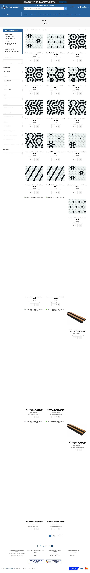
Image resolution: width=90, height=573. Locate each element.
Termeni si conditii (73, 550)
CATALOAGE (69, 14)
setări (55, 2)
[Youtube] (52, 546)
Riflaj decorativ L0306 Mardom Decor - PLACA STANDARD (77, 330)
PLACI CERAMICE (9, 34)
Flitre (27, 29)
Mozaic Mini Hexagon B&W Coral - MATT (34, 119)
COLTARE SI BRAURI (10, 39)
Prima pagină (44, 20)
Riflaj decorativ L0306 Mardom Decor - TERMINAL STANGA (34, 410)
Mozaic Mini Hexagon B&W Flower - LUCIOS (34, 53)
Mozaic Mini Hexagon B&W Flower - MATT (77, 185)
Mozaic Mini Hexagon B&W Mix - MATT (34, 297)
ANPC (35, 555)
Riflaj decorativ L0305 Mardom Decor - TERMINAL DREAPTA (55, 522)
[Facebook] (38, 546)
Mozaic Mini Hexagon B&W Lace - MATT (77, 119)
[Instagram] (43, 546)
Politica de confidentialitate (54, 554)
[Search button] (65, 8)
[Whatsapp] (49, 546)
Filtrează (20, 63)
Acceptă (63, 2)
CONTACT (77, 14)
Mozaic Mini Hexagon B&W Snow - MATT (55, 152)
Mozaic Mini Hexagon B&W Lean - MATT (55, 185)
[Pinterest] (46, 546)
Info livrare (73, 553)
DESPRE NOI (33, 14)
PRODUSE (48, 14)
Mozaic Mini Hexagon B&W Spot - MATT (77, 218)
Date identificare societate (35, 550)
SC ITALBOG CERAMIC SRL (9, 568)
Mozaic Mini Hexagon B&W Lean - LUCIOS (34, 185)
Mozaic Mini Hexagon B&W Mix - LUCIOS (56, 297)
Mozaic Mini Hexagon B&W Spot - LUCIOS (55, 53)
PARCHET (7, 47)
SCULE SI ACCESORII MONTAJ (12, 51)
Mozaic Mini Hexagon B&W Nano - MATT (77, 53)
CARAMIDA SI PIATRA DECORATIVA (10, 43)
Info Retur (73, 555)
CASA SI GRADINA (9, 36)
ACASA (26, 14)
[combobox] (13, 72)
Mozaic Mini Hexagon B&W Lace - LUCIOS (34, 152)
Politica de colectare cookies (54, 550)
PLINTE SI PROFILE (9, 49)
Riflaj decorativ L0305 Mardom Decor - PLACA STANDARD (77, 443)
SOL (35, 553)
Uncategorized (8, 41)
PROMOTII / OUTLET (59, 14)
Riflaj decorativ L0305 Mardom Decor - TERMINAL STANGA (34, 522)
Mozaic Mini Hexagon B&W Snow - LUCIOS (77, 152)
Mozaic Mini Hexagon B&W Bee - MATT (56, 86)
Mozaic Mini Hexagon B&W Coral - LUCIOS (55, 119)
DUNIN (34, 56)
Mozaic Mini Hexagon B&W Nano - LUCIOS (34, 86)
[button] (37, 60)
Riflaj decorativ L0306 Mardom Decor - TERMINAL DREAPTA (55, 410)
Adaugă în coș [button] (41, 45)
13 (58, 535)
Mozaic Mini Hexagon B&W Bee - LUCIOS (77, 86)
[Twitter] (41, 546)
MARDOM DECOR (34, 412)
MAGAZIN (41, 14)
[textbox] (12, 72)
